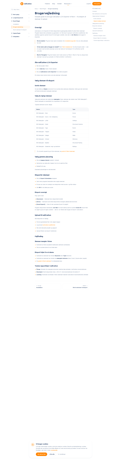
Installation (16, 24)
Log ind (89, 3)
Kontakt (59, 3)
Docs (36, 8)
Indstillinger (63, 454)
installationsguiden (70, 41)
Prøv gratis (97, 3)
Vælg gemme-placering (44, 157)
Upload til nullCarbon (43, 215)
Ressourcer (67, 3)
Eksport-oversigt (41, 192)
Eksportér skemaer (42, 175)
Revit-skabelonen (67, 47)
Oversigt (38, 27)
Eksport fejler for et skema (44, 252)
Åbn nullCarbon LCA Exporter (46, 62)
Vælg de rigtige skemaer (43, 96)
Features (47, 3)
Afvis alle (52, 454)
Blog (53, 3)
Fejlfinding (39, 236)
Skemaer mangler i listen (43, 241)
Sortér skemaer (40, 85)
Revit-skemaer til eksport (20, 30)
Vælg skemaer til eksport (44, 81)
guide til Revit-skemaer (68, 151)
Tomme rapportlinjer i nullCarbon (46, 266)
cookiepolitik (54, 450)
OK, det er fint (42, 454)
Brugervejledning (18, 27)
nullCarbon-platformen (49, 225)
